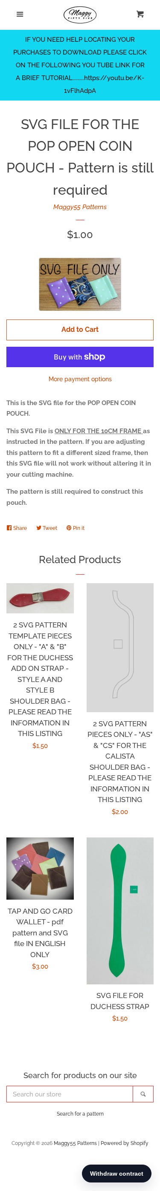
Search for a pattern (80, 1114)
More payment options (80, 379)
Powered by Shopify (124, 1143)
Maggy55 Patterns (80, 207)
